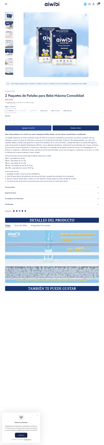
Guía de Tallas (21, 225)
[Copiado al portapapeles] (25, 211)
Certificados (9, 204)
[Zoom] (85, 14)
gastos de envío (11, 102)
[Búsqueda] (89, 4)
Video (7, 225)
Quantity (7, 116)
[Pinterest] (19, 211)
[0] (97, 4)
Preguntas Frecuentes (40, 225)
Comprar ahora (76, 128)
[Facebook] (14, 211)
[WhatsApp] (22, 211)
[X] (17, 211)
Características (10, 187)
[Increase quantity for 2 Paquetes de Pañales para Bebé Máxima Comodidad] (13, 120)
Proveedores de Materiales (14, 198)
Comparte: (8, 211)
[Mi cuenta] (93, 4)
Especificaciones (10, 193)
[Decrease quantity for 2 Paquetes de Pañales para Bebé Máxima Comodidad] (6, 120)
